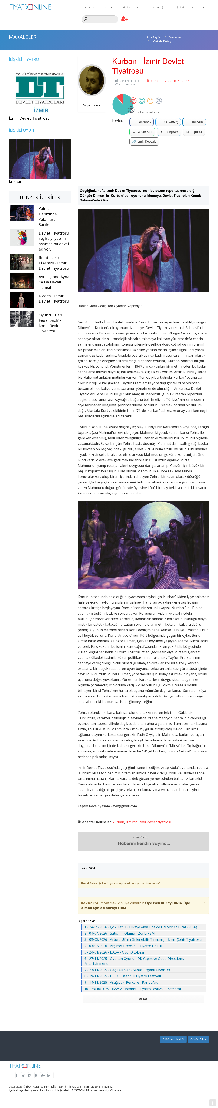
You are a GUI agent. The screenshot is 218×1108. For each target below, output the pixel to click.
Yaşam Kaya (91, 105)
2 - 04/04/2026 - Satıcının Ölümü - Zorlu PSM (119, 933)
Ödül (109, 7)
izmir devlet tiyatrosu (155, 822)
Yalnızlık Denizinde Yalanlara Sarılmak (48, 216)
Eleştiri (177, 7)
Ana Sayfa (153, 37)
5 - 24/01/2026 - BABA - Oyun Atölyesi (114, 952)
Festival (92, 7)
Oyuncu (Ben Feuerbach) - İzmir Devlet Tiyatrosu (50, 322)
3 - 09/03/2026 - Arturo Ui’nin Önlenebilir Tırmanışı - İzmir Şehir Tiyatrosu (143, 939)
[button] (124, 19)
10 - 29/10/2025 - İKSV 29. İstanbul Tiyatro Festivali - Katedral (132, 988)
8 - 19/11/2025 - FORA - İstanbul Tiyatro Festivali (122, 976)
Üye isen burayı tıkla (163, 903)
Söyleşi (158, 7)
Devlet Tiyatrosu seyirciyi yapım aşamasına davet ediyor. (54, 241)
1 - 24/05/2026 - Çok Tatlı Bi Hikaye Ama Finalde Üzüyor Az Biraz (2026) (140, 927)
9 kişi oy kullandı (148, 112)
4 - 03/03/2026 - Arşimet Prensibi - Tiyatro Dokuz (123, 946)
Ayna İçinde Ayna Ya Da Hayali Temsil (54, 282)
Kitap (141, 7)
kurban (118, 822)
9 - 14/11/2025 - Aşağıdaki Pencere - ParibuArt (121, 982)
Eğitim (125, 7)
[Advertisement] (143, 166)
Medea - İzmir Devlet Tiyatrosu (54, 298)
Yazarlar (175, 37)
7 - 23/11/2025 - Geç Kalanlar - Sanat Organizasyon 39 (127, 970)
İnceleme (198, 7)
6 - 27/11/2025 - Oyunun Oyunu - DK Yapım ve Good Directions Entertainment (134, 961)
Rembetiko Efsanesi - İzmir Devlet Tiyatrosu (54, 263)
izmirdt (131, 822)
